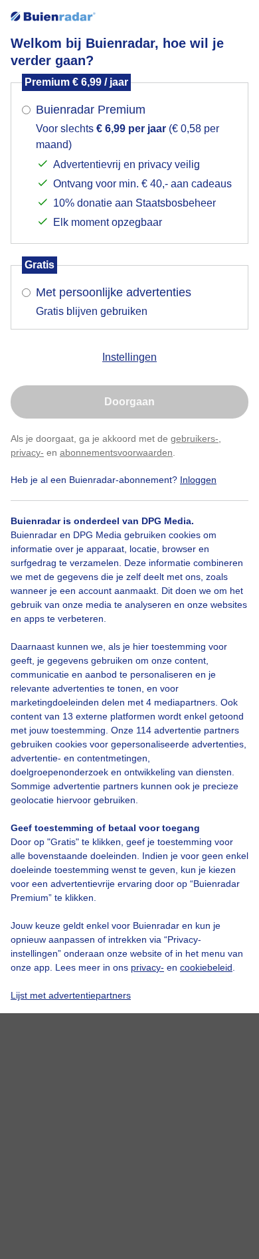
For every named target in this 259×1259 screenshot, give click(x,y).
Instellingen (129, 357)
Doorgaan (129, 401)
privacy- (27, 452)
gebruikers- (194, 438)
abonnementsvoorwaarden (116, 452)
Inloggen (198, 479)
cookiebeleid (206, 967)
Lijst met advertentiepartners (71, 995)
